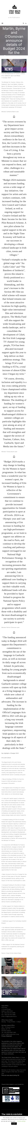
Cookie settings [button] (21, 1121)
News (14, 960)
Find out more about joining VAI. (10, 1075)
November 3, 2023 (14, 990)
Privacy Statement (6, 1036)
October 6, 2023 (14, 966)
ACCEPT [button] (14, 1123)
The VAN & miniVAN (11, 1114)
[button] (26, 23)
